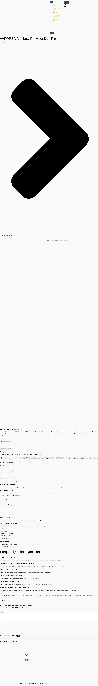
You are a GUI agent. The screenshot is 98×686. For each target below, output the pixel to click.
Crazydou (45, 683)
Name (1, 623)
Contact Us (54, 22)
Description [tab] (3, 448)
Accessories (56, 12)
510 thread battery (57, 9)
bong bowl (56, 19)
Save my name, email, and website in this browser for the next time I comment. (14, 631)
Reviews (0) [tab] (9, 448)
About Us (53, 5)
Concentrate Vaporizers (58, 8)
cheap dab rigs (56, 15)
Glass (53, 13)
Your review (2, 612)
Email (1, 627)
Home (53, 4)
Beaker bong (56, 16)
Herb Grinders (54, 20)
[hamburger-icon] (51, 2)
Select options (26, 660)
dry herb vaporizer (57, 11)
